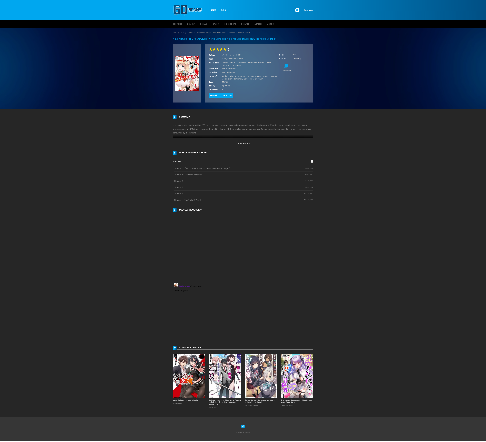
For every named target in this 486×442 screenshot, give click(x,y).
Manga (266, 76)
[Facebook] (243, 426)
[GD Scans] (187, 10)
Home (175, 33)
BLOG (223, 10)
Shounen (245, 24)
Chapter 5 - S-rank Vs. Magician (188, 174)
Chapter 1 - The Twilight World (187, 200)
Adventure (234, 76)
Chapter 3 (178, 187)
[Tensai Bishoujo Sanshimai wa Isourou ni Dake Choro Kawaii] (261, 376)
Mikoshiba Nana (229, 68)
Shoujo (204, 24)
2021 (294, 54)
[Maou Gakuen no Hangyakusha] (189, 376)
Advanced (308, 10)
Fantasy (250, 76)
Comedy (191, 24)
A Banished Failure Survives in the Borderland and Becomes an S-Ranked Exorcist (218, 33)
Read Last (227, 95)
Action (258, 24)
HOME (213, 10)
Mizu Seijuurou (228, 72)
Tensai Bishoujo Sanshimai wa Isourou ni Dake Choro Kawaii (260, 401)
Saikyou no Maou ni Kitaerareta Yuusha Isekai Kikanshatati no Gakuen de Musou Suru (225, 402)
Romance (177, 24)
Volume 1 (177, 161)
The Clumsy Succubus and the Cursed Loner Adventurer (296, 401)
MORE (269, 24)
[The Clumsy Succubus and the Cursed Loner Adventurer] (297, 376)
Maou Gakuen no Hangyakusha (185, 400)
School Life (230, 24)
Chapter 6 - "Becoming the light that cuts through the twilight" (202, 168)
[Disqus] (243, 248)
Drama (216, 24)
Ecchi (242, 76)
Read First (214, 95)
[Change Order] (212, 153)
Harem (258, 76)
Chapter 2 (178, 193)
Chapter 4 (178, 181)
